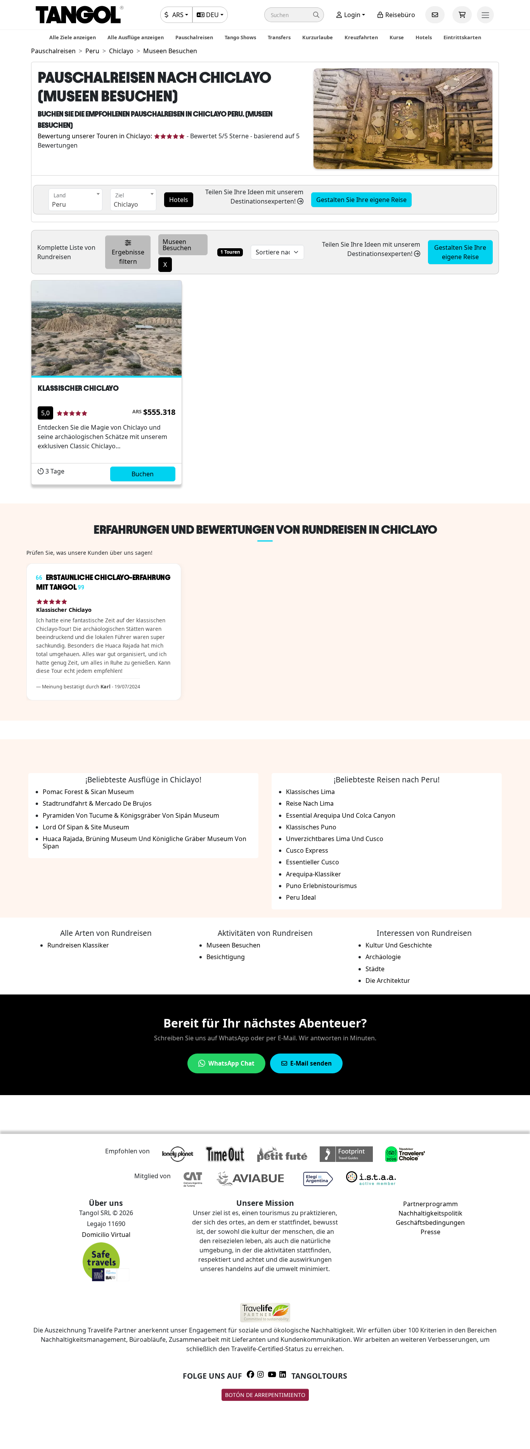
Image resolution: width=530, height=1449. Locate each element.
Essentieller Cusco (312, 862)
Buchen (143, 474)
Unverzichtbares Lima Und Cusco (334, 838)
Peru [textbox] (59, 204)
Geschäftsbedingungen (430, 1222)
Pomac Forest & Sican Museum (88, 791)
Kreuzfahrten (361, 37)
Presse (430, 1232)
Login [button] (351, 14)
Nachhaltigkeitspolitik (430, 1213)
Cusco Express (307, 850)
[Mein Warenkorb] (462, 14)
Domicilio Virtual (106, 1234)
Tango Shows (240, 37)
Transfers (279, 37)
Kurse (397, 37)
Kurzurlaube (317, 37)
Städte (375, 969)
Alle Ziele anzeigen (72, 37)
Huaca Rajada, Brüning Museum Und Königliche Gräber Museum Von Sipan (144, 842)
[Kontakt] (435, 14)
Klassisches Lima (310, 791)
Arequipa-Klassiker (313, 874)
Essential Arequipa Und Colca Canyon (340, 815)
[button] (294, 14)
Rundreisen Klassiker (78, 945)
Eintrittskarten (462, 37)
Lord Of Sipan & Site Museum (86, 827)
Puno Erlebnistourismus (321, 885)
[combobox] (75, 199)
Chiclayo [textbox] (126, 204)
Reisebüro (399, 14)
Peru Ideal (301, 897)
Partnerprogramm (430, 1204)
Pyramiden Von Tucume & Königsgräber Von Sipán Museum (131, 815)
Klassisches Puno (311, 827)
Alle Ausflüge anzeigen (135, 37)
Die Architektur (387, 980)
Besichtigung (225, 957)
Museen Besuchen (233, 945)
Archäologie (383, 957)
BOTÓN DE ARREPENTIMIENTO (265, 1394)
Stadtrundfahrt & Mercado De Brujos (97, 803)
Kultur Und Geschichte (398, 945)
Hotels (424, 37)
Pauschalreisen (194, 37)
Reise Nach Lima (310, 803)
